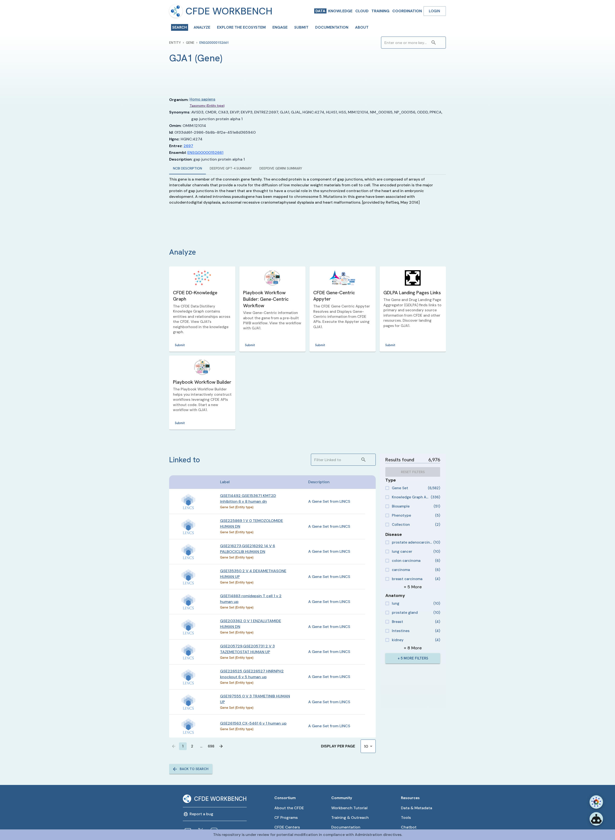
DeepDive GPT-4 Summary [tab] (231, 168)
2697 (188, 145)
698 (211, 746)
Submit (180, 345)
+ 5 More (413, 587)
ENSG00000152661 (205, 152)
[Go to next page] (221, 746)
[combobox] (406, 42)
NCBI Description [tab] (187, 168)
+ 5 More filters (413, 658)
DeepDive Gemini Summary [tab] (280, 168)
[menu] (176, 11)
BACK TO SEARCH (194, 769)
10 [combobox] (366, 746)
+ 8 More (413, 648)
